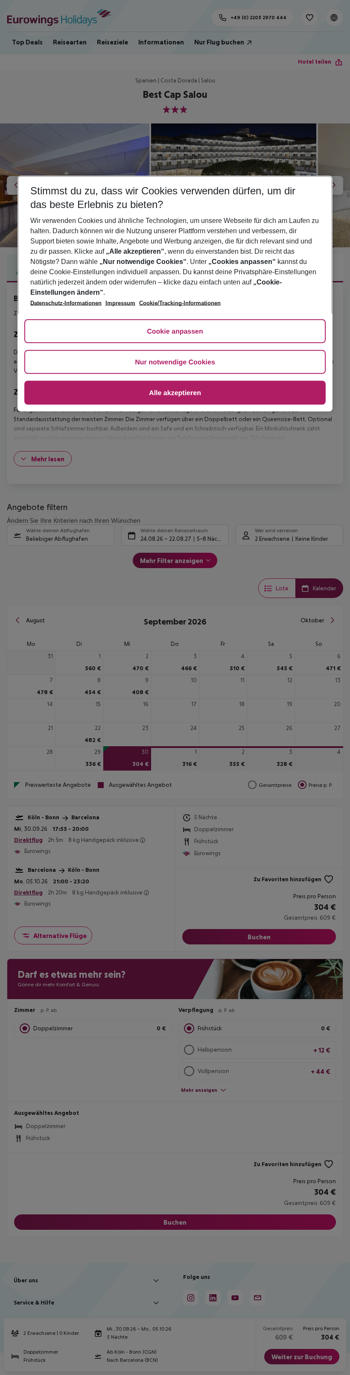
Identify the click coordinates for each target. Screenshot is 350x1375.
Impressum (120, 303)
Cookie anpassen (175, 331)
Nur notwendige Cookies (175, 362)
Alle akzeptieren (175, 393)
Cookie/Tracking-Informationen (180, 303)
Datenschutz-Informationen (66, 303)
